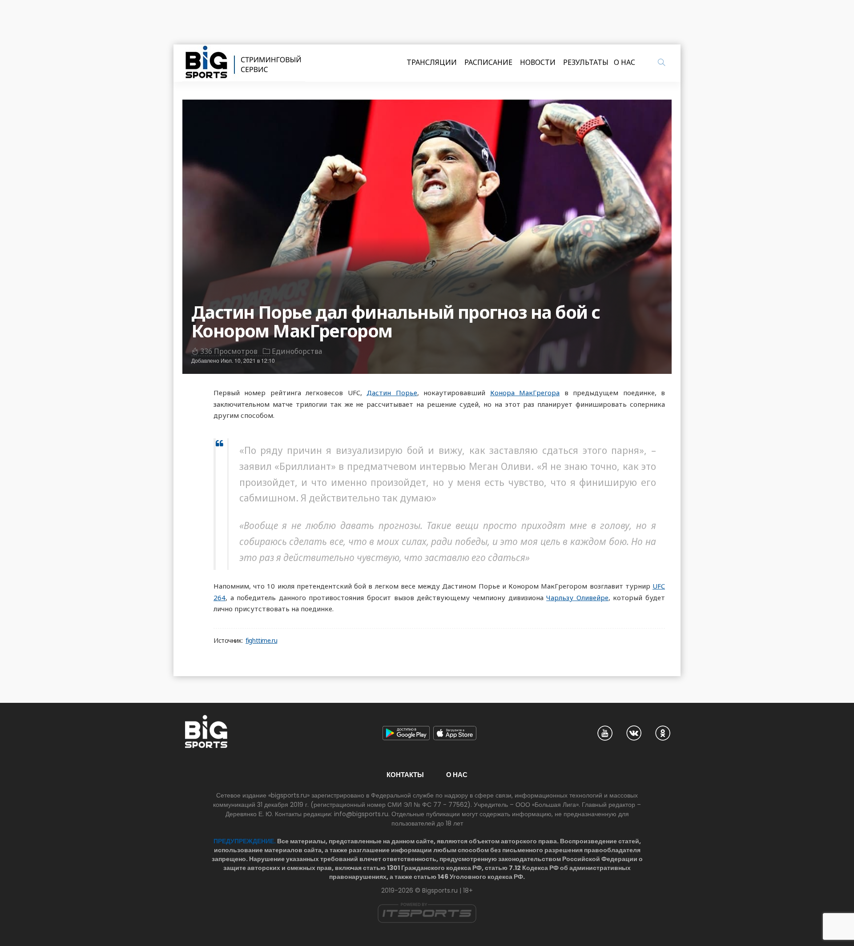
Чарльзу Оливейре (577, 597)
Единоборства (297, 351)
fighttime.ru (261, 640)
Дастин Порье (392, 392)
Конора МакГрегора (525, 392)
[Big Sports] (243, 63)
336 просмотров (229, 351)
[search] (661, 62)
